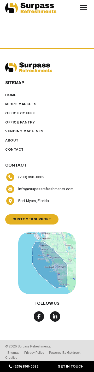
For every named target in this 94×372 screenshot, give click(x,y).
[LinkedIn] (55, 316)
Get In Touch (71, 366)
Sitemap (13, 353)
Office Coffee (20, 113)
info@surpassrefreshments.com (45, 189)
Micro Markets (21, 104)
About (12, 140)
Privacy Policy (34, 353)
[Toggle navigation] (83, 7)
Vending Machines (24, 131)
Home (10, 95)
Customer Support (32, 219)
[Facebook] (39, 316)
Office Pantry (20, 122)
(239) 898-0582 (26, 366)
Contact (14, 149)
